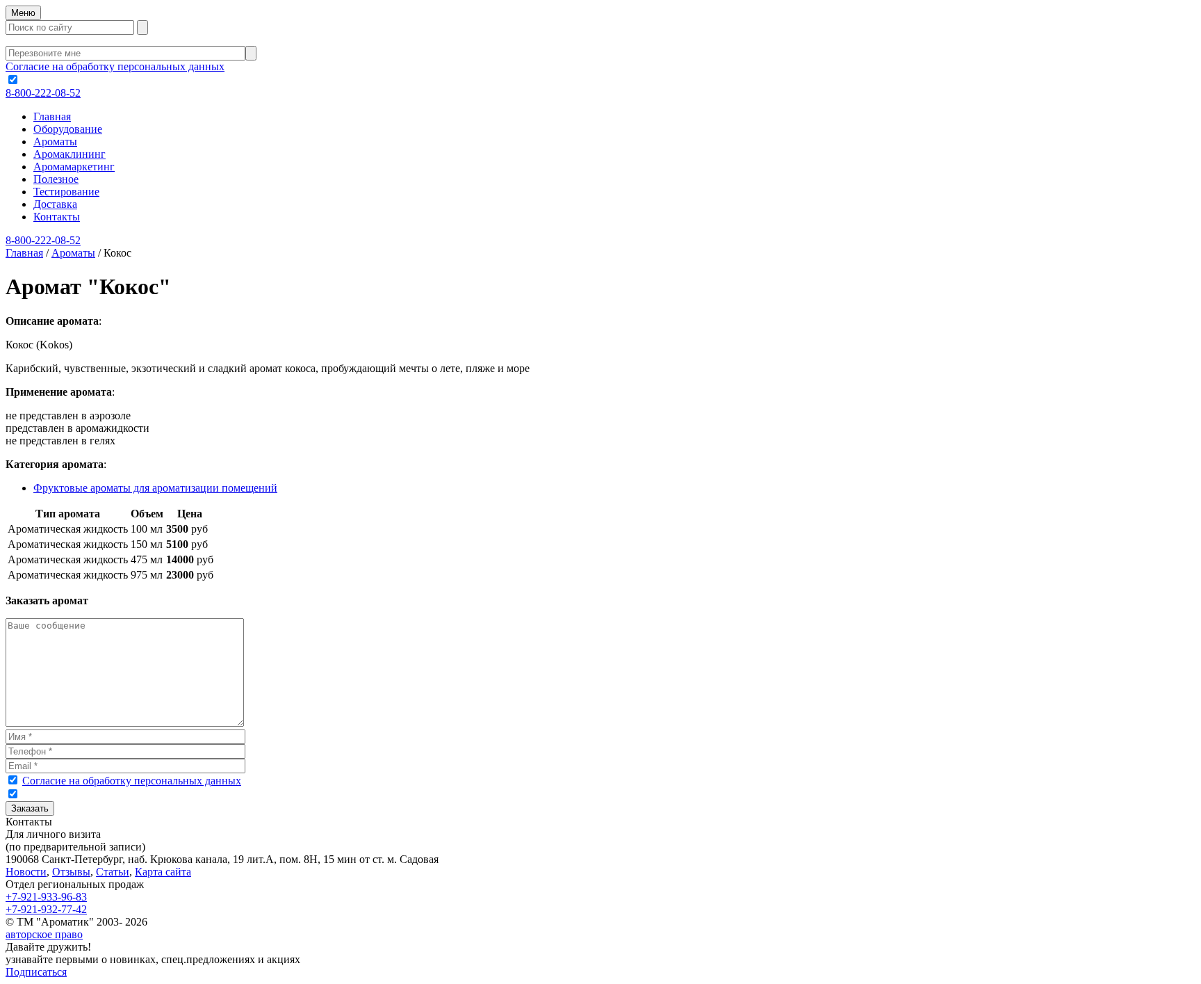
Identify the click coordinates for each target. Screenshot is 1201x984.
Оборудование (67, 129)
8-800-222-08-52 (43, 93)
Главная (52, 116)
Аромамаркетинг (74, 166)
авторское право (44, 934)
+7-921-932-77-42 (46, 909)
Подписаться (36, 972)
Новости (26, 872)
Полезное (56, 179)
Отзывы (71, 872)
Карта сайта (163, 872)
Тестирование (66, 191)
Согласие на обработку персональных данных (115, 66)
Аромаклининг (69, 154)
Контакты (56, 217)
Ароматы (55, 141)
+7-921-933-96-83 (46, 897)
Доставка (55, 204)
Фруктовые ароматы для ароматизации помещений (155, 488)
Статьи (112, 872)
